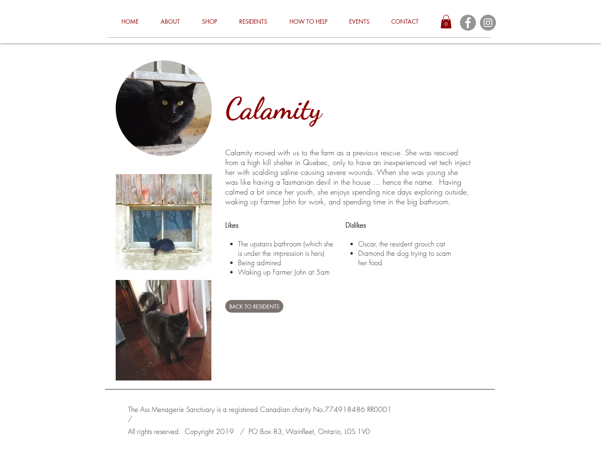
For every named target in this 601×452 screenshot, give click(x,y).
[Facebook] (468, 23)
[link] (446, 21)
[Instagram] (488, 23)
